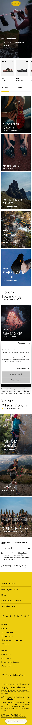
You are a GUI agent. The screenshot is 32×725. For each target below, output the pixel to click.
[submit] (29, 548)
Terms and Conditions (15, 714)
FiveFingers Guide (10, 589)
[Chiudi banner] (29, 343)
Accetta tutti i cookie (16, 374)
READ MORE (10, 699)
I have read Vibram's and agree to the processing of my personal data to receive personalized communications (17, 556)
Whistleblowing (6, 717)
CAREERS (5, 644)
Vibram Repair (7, 636)
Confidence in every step (11, 640)
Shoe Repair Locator (11, 600)
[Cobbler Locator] (17, 721)
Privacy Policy (22, 553)
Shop (3, 595)
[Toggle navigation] (8, 721)
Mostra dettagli (22, 368)
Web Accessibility (16, 715)
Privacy (3, 714)
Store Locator (8, 606)
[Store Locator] (14, 721)
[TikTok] (14, 616)
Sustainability (7, 632)
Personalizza (15, 380)
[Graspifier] (22, 68)
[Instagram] (3, 616)
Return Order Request (10, 662)
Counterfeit (5, 715)
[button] (13, 675)
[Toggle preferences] (23, 721)
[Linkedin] (18, 616)
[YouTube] (7, 616)
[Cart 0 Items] (20, 721)
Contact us (6, 654)
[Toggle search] (11, 721)
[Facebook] (10, 616)
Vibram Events (8, 583)
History (4, 629)
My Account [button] (6, 666)
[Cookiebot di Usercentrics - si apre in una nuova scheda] (18, 343)
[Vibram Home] (16, 3)
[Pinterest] (21, 616)
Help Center (6, 658)
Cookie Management (19, 717)
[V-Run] (7, 68)
